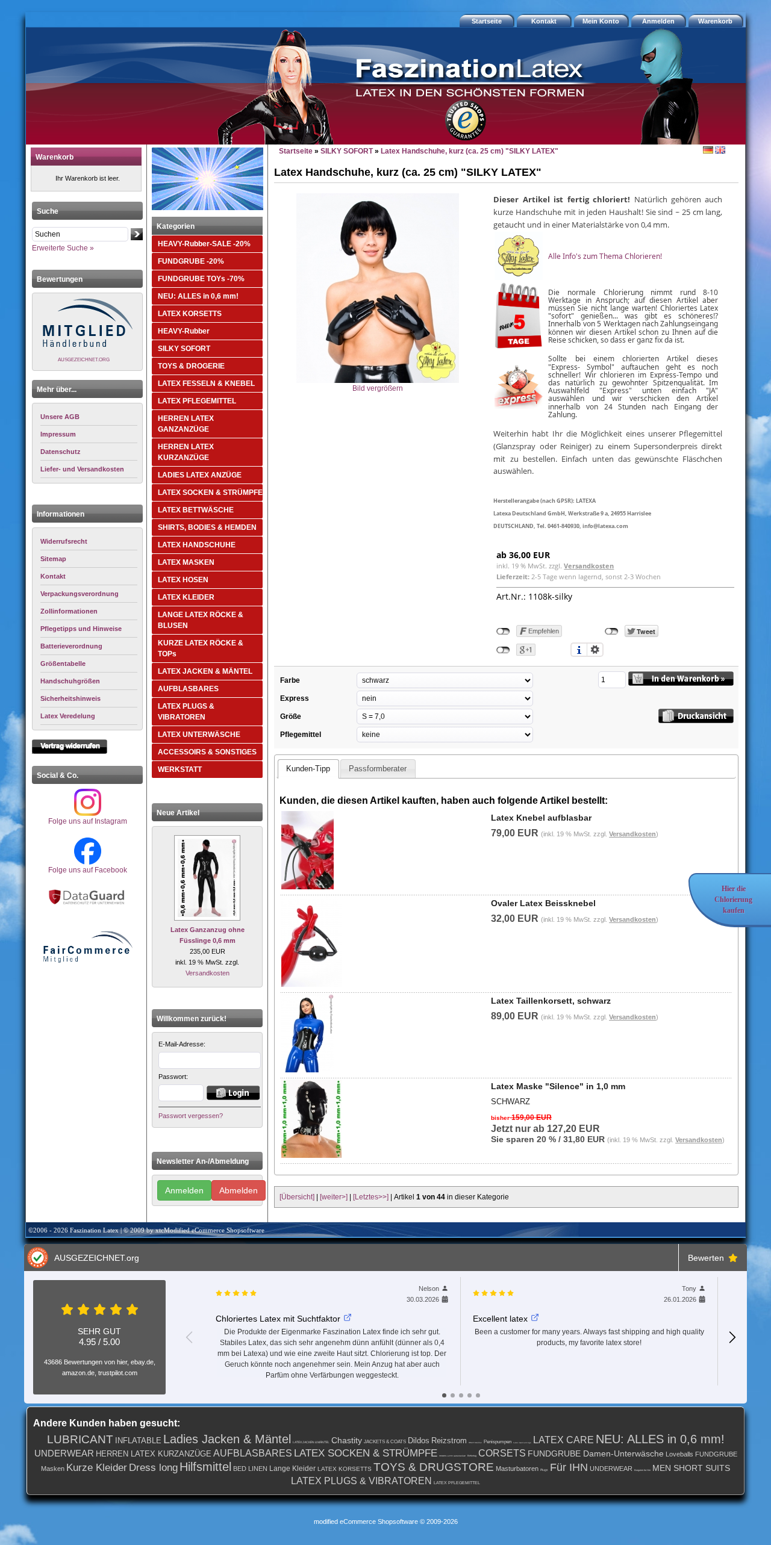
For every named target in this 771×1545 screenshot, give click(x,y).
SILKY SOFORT (184, 348)
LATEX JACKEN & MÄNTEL (205, 671)
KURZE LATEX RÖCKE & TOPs (200, 648)
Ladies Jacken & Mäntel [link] (227, 1439)
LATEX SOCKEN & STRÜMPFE (210, 492)
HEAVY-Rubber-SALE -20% (204, 244)
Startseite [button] (487, 21)
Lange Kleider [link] (292, 1468)
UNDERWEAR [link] (64, 1453)
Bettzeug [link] (471, 1455)
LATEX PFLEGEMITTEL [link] (457, 1483)
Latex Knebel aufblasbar (541, 817)
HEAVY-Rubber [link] (475, 1442)
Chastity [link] (346, 1440)
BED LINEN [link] (250, 1468)
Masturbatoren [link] (517, 1468)
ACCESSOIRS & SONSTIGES (207, 752)
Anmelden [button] (658, 21)
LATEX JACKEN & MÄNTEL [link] (311, 1442)
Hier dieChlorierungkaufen (733, 899)
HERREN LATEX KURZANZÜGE (186, 452)
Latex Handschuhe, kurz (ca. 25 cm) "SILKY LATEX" (469, 151)
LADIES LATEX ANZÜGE (200, 475)
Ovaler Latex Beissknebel (543, 903)
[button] (716, 21)
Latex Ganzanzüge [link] (522, 1442)
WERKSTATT (180, 769)
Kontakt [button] (544, 21)
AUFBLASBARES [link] (252, 1453)
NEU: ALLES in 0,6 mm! (198, 296)
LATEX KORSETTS (190, 313)
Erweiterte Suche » (63, 248)
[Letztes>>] (371, 1197)
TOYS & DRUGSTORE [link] (433, 1467)
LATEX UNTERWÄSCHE (199, 734)
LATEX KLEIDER (186, 597)
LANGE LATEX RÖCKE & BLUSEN (200, 620)
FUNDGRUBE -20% (191, 261)
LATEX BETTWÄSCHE (196, 510)
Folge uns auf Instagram (87, 821)
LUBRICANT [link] (80, 1439)
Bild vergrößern (377, 388)
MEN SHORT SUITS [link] (691, 1468)
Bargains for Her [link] (642, 1470)
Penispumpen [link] (497, 1441)
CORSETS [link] (502, 1453)
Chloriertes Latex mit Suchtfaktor (278, 1318)
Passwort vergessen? (190, 1115)
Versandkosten (207, 973)
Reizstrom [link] (449, 1440)
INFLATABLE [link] (138, 1440)
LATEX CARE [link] (563, 1440)
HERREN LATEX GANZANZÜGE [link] (452, 1456)
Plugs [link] (544, 1470)
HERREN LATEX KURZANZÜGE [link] (153, 1453)
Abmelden (238, 1190)
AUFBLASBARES (188, 689)
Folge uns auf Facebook (87, 870)
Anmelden (184, 1190)
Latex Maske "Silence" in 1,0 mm (558, 1086)
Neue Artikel (178, 813)
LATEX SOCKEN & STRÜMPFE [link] (365, 1453)
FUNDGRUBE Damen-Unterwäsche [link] (596, 1453)
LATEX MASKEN (186, 562)
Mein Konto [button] (600, 21)
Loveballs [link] (679, 1454)
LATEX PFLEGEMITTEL (197, 401)
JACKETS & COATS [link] (385, 1441)
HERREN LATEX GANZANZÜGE (186, 424)
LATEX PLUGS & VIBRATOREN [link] (361, 1481)
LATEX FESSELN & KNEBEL (206, 383)
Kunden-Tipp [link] (308, 768)
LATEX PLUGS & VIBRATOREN (186, 711)
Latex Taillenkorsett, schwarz (551, 1001)
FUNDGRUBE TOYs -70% (201, 279)
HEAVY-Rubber (184, 331)
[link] (88, 541)
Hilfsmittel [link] (205, 1466)
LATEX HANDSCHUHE (197, 545)
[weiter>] (334, 1197)
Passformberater (378, 768)
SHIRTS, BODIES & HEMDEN (207, 527)
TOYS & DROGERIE (191, 366)
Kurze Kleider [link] (96, 1467)
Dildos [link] (418, 1440)
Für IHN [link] (569, 1467)
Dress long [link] (153, 1467)
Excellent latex (500, 1318)
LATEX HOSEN (183, 580)
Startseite (296, 151)
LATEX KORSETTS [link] (344, 1469)
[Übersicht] (296, 1197)
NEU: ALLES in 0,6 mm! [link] (660, 1439)
